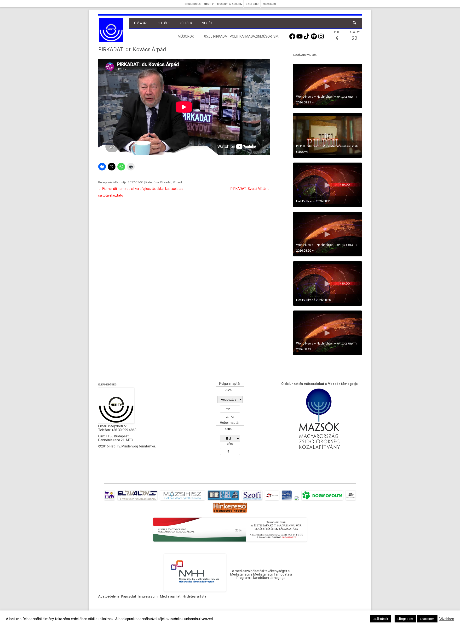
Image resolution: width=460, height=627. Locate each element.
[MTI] (272, 500)
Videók (207, 23)
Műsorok (186, 36)
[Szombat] (287, 500)
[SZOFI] (252, 500)
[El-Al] (137, 500)
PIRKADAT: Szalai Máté (250, 189)
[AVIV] (109, 500)
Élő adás (140, 23)
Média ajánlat (170, 596)
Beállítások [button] (380, 619)
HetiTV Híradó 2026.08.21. (314, 201)
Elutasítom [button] (427, 619)
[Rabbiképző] (296, 500)
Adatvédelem (108, 596)
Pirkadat (166, 182)
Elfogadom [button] (405, 619)
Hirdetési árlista (194, 596)
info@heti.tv (117, 426)
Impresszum (148, 596)
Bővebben (446, 619)
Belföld (164, 23)
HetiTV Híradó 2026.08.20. (314, 300)
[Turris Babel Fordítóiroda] (223, 500)
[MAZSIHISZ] (182, 500)
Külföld (186, 23)
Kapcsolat (128, 596)
